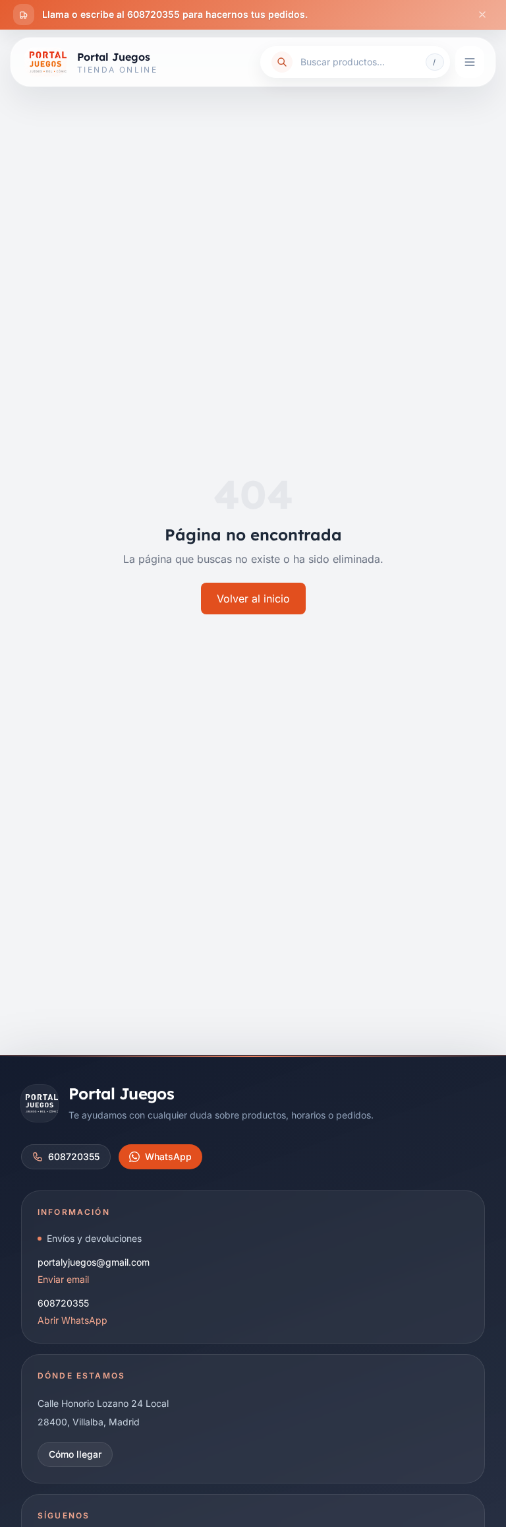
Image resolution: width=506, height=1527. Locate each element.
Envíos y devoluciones (94, 1238)
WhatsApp (168, 1156)
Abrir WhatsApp (72, 1320)
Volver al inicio (253, 598)
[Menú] (469, 62)
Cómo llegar (75, 1454)
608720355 (73, 1156)
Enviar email (63, 1279)
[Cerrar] (482, 14)
